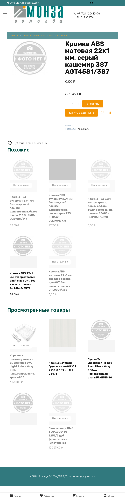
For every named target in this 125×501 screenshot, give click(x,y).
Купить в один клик (81, 112)
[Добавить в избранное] (102, 113)
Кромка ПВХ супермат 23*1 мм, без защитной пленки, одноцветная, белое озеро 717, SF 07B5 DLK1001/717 (23, 207)
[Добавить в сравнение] (109, 113)
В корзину (92, 103)
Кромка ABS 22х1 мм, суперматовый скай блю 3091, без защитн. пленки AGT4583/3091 (22, 281)
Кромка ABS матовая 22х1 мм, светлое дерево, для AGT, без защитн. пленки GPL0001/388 (60, 280)
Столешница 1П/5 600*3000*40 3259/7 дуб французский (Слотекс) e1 (61, 435)
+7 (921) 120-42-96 (88, 15)
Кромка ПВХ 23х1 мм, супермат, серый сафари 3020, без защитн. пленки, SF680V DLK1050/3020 (100, 208)
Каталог (15, 35)
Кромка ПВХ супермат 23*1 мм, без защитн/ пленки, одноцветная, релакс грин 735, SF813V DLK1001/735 (61, 208)
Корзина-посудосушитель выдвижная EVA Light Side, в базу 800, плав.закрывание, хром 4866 (22, 366)
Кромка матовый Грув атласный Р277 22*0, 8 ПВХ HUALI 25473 (62, 368)
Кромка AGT (63, 35)
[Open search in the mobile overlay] (91, 3)
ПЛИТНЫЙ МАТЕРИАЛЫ (34, 35)
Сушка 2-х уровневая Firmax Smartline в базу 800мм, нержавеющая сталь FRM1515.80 (100, 368)
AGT (51, 35)
